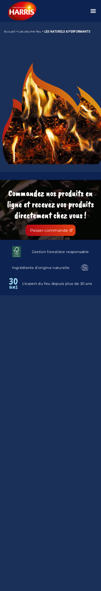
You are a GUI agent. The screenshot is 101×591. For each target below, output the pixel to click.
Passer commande (49, 230)
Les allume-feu (29, 31)
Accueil (9, 31)
